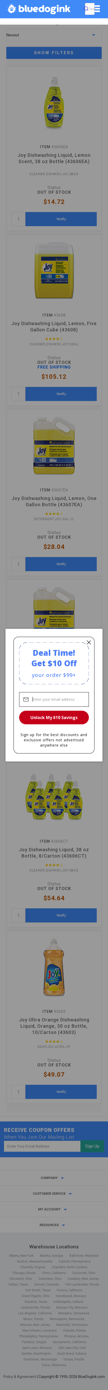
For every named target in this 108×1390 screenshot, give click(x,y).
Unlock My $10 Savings (54, 717)
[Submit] (86, 9)
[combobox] (90, 9)
